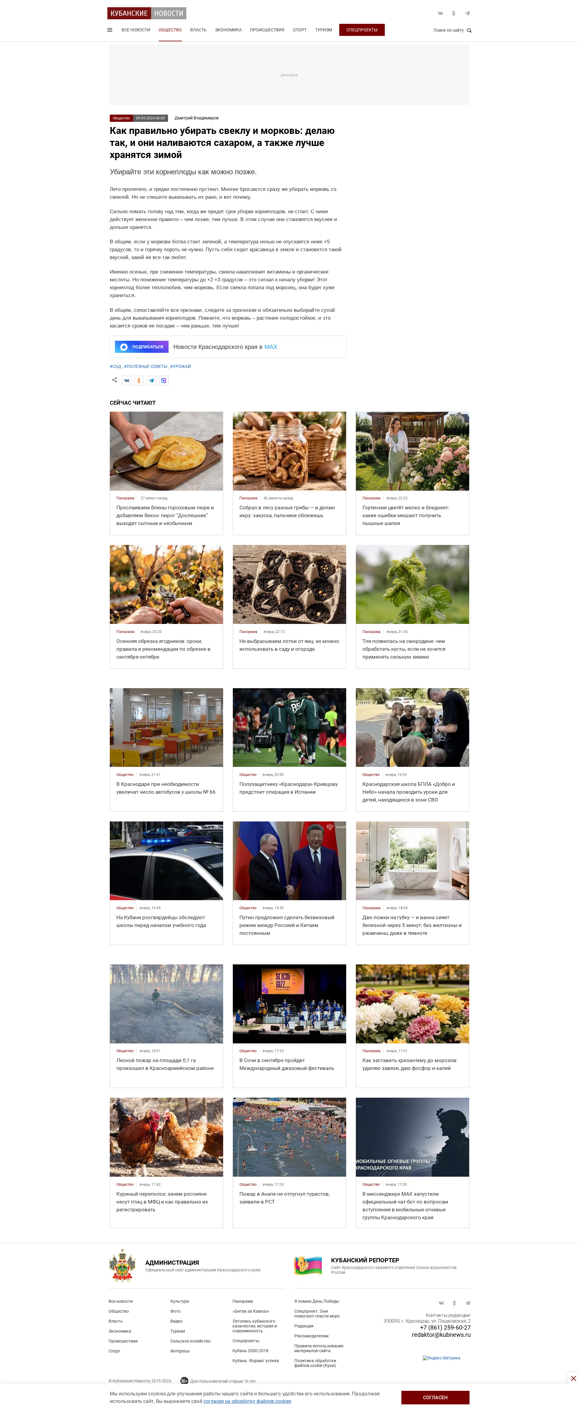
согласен (435, 1397)
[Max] (164, 380)
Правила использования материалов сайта (318, 1348)
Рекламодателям (311, 1335)
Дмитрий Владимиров (197, 117)
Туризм (323, 29)
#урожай (180, 366)
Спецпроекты (362, 29)
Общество (170, 29)
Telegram (467, 13)
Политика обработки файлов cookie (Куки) (315, 1363)
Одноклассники (453, 13)
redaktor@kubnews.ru (441, 1334)
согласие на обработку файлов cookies (247, 1401)
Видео (176, 1321)
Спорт (300, 29)
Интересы (180, 1351)
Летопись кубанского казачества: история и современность (255, 1326)
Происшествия (267, 29)
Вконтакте (440, 13)
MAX (270, 346)
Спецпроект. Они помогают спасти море (317, 1313)
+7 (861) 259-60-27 (445, 1327)
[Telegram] (151, 380)
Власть (198, 29)
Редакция (304, 1326)
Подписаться (147, 346)
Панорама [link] (125, 498)
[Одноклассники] (139, 380)
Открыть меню (110, 31)
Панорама (243, 1301)
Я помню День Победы (316, 1301)
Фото (175, 1311)
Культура (179, 1301)
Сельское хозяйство (190, 1341)
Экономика (228, 29)
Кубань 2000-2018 (250, 1350)
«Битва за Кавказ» (251, 1311)
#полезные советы (145, 366)
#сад (115, 366)
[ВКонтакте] (126, 380)
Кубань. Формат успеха (256, 1360)
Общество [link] (125, 775)
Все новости (136, 29)
